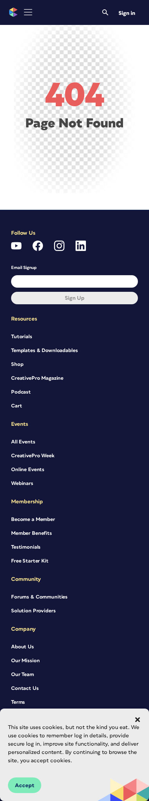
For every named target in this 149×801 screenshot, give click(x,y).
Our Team (22, 674)
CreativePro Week (32, 455)
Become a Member (33, 519)
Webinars (22, 483)
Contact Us (25, 688)
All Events (23, 441)
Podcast (21, 392)
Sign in (127, 13)
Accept (24, 785)
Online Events (27, 469)
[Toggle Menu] (28, 12)
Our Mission (25, 660)
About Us (22, 646)
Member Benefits (31, 533)
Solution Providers (33, 610)
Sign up (75, 298)
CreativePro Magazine (37, 378)
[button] (137, 719)
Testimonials (26, 547)
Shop (17, 364)
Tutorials (21, 336)
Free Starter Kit (30, 561)
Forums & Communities (39, 597)
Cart (16, 405)
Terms (18, 702)
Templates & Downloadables (44, 350)
